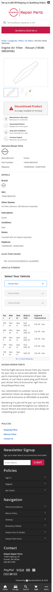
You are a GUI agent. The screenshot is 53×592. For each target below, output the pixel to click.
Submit (38, 462)
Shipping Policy (10, 430)
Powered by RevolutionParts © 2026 (32, 580)
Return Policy (11, 513)
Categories (12, 41)
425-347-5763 (9, 562)
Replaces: (5, 167)
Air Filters (29, 41)
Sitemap (9, 519)
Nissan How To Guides (15, 532)
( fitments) (25, 359)
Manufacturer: (7, 158)
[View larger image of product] (11, 92)
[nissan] (19, 185)
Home (3, 41)
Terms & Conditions (14, 507)
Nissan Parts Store (13, 538)
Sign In (8, 477)
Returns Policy (10, 434)
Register (9, 484)
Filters (21, 41)
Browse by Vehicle (13, 526)
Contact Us (8, 438)
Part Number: (7, 162)
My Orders (10, 490)
